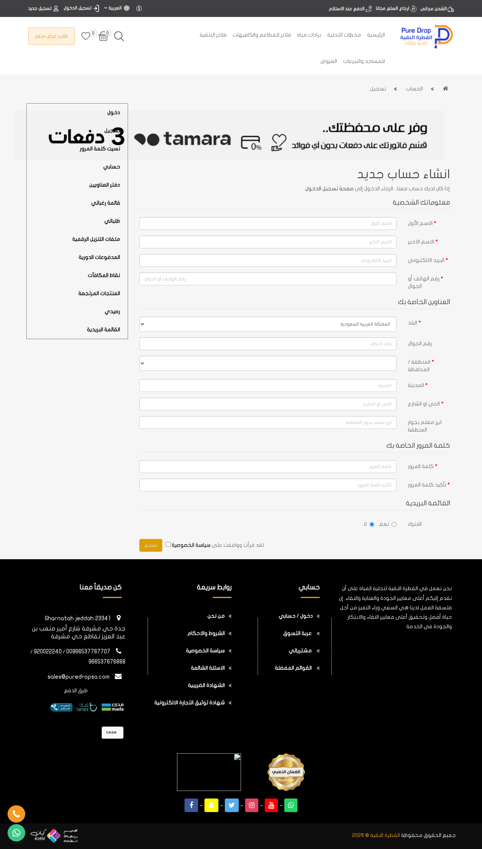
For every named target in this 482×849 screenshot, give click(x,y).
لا (365, 524)
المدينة (416, 385)
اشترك (415, 524)
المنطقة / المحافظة (419, 365)
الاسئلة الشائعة (208, 668)
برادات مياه (309, 35)
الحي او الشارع (424, 404)
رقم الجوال (420, 343)
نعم (384, 524)
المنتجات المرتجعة (99, 293)
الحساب (414, 89)
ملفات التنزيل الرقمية (96, 239)
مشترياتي (301, 650)
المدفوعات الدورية (99, 257)
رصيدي (112, 311)
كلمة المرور (421, 466)
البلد (412, 323)
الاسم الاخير (421, 242)
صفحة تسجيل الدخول (329, 188)
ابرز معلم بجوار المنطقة (425, 426)
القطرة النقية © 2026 (376, 835)
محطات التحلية (344, 35)
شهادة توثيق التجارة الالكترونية (189, 702)
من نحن (216, 616)
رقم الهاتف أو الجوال (423, 282)
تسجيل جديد (40, 8)
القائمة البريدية (103, 329)
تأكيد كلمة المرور (427, 485)
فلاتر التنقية (213, 35)
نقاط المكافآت (104, 275)
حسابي (111, 167)
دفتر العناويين (104, 185)
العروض (328, 61)
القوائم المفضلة (294, 668)
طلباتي (112, 221)
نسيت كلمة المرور (100, 148)
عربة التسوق (298, 633)
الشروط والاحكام (206, 633)
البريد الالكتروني (426, 260)
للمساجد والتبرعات (364, 61)
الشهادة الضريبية (206, 685)
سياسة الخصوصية (205, 650)
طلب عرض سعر (51, 36)
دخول (113, 112)
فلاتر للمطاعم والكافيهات (262, 35)
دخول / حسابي (296, 616)
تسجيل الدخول (78, 8)
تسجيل (378, 89)
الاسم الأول (420, 223)
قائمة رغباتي (105, 203)
